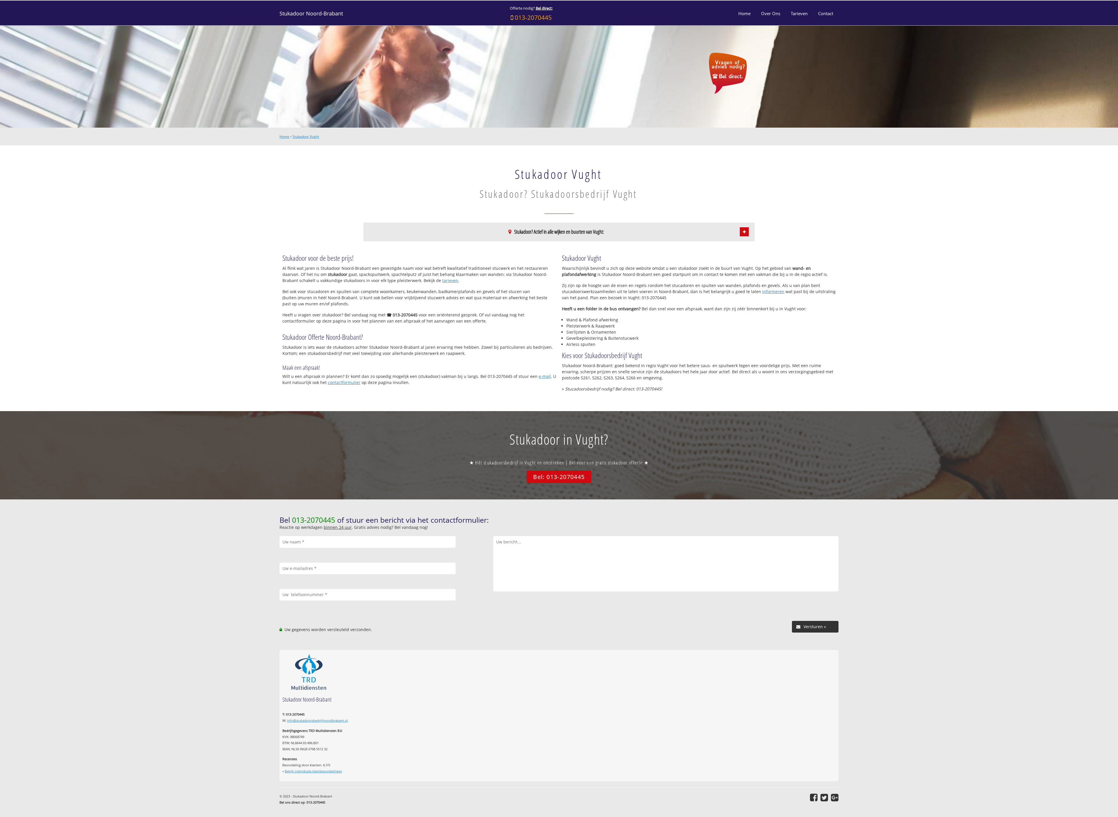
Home (284, 136)
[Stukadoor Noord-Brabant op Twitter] (824, 797)
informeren (773, 291)
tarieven (450, 280)
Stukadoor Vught (305, 136)
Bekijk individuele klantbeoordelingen (313, 771)
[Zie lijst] (744, 231)
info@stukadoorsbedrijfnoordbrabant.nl (317, 720)
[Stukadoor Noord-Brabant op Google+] (834, 797)
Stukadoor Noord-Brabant (311, 13)
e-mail (545, 376)
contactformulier (344, 382)
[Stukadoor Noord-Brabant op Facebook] (814, 797)
